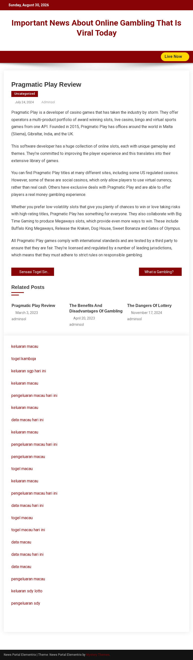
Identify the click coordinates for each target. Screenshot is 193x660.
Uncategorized (24, 93)
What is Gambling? (159, 272)
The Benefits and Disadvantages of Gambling (96, 308)
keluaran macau (24, 383)
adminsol (48, 102)
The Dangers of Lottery (149, 305)
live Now (174, 56)
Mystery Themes (98, 654)
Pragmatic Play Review (33, 305)
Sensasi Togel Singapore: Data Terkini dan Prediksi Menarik (36, 272)
